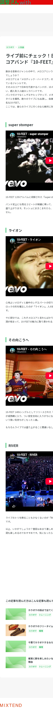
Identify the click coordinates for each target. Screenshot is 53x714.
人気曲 (21, 47)
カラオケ (10, 47)
